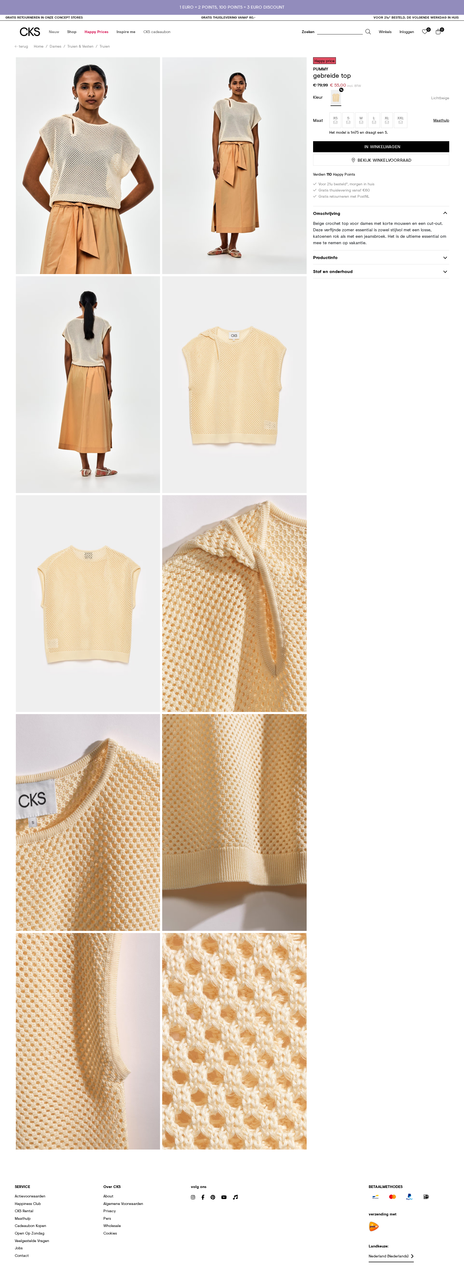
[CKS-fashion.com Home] (30, 32)
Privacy (109, 1211)
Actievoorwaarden (30, 1196)
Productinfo (325, 257)
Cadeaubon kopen (30, 1225)
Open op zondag (29, 1233)
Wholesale (112, 1225)
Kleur (318, 97)
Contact (22, 1255)
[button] (54, 31)
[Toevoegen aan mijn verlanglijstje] (441, 60)
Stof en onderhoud (333, 271)
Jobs (19, 1248)
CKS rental (24, 1211)
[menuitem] (54, 32)
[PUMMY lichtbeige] (336, 98)
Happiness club (28, 1203)
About (108, 1196)
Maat (318, 120)
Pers (107, 1218)
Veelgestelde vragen (32, 1240)
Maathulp (23, 1218)
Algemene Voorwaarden (123, 1203)
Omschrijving (326, 213)
